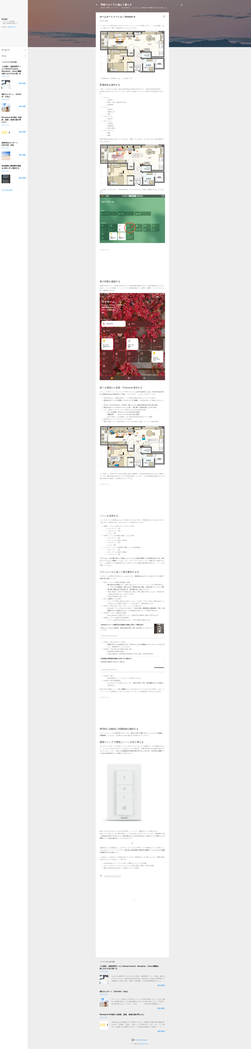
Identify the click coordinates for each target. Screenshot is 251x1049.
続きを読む (161, 985)
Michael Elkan (144, 1043)
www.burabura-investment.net (109, 635)
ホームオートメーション (113, 876)
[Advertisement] (177, 41)
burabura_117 (12, 27)
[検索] (182, 5)
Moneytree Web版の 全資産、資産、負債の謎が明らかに (122, 1014)
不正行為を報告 (7, 190)
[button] (164, 16)
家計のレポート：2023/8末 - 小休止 (114, 991)
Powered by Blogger (140, 1040)
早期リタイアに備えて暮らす (116, 4)
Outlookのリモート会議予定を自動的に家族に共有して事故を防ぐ (122, 625)
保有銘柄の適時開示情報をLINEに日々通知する (116, 658)
